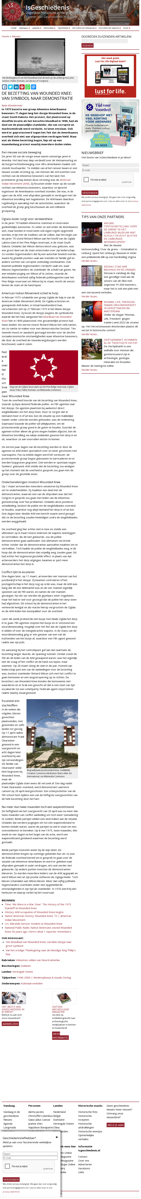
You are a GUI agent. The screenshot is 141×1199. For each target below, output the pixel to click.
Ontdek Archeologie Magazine (60, 1009)
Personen (47, 29)
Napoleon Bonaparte (40, 1127)
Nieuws (16, 36)
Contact (82, 1156)
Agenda (7, 1123)
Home (14, 28)
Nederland (59, 1112)
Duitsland (58, 1119)
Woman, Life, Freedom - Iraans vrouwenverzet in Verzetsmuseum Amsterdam (120, 306)
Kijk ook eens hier (64, 1146)
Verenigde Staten (22, 971)
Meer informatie (60, 1035)
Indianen (26, 965)
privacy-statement (11, 1191)
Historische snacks (108, 29)
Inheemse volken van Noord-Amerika (38, 960)
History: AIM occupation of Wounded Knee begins (34, 912)
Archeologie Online (64, 1164)
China (56, 1127)
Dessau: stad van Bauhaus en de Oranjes (120, 268)
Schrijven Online (62, 1152)
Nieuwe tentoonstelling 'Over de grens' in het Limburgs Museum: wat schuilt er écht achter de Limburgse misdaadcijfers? (120, 232)
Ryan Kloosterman (12, 105)
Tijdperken (62, 29)
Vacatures (84, 1168)
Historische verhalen (83, 29)
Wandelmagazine (63, 1160)
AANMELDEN (10, 1023)
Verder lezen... (90, 260)
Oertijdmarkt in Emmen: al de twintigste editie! (120, 341)
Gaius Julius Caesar (39, 1119)
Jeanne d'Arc (35, 1123)
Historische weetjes (90, 1131)
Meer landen (60, 1131)
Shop (125, 29)
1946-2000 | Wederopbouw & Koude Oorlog (44, 977)
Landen (35, 29)
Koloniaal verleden (32, 983)
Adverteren (85, 1164)
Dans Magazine (62, 1156)
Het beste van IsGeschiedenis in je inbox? (13, 1009)
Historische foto (87, 1112)
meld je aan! (115, 1125)
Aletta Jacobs (36, 1112)
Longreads (9, 1127)
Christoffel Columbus (40, 1116)
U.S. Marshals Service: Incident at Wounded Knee (34, 923)
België (57, 1116)
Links (81, 1172)
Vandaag (23, 29)
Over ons (83, 1160)
